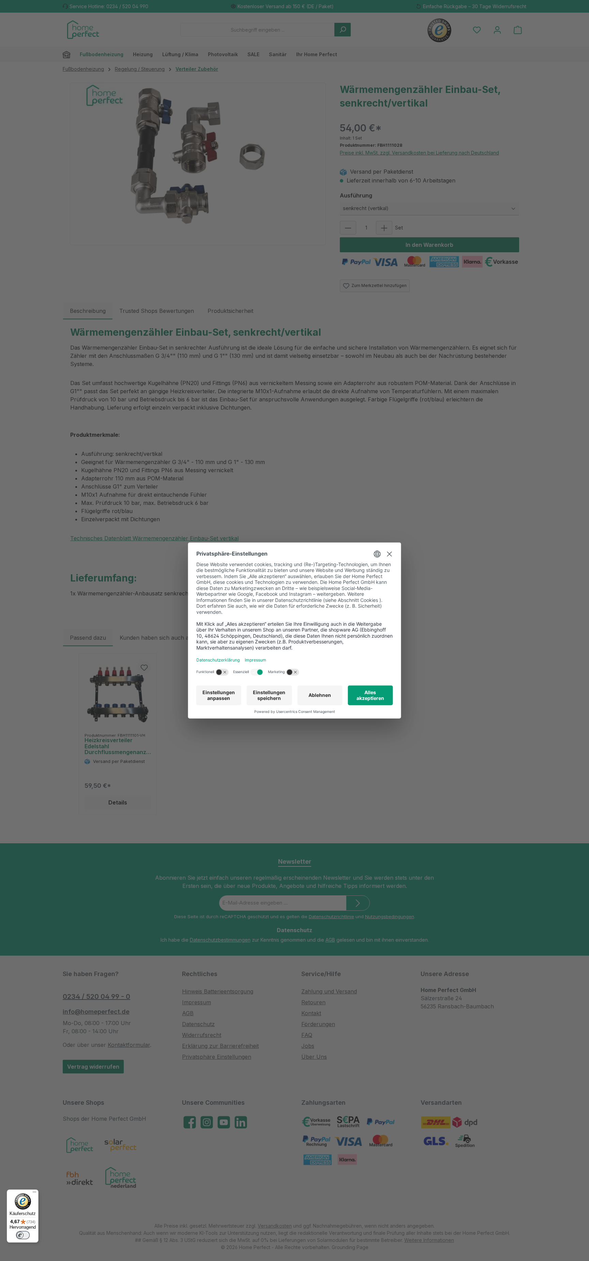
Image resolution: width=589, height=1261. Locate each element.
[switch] (23, 1235)
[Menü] (34, 1194)
